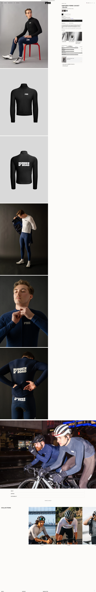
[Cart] (94, 3)
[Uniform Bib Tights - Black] (64, 60)
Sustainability (14, 496)
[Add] (81, 61)
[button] (2, 3)
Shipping (63, 17)
